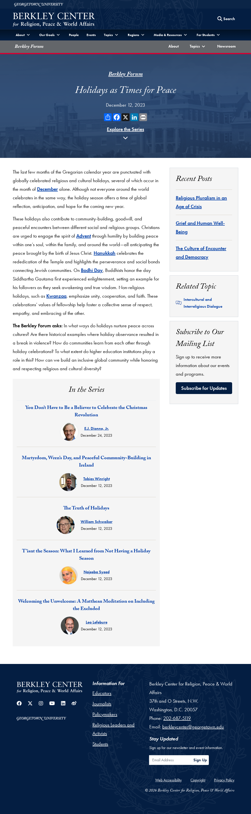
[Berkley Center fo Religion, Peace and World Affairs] (54, 20)
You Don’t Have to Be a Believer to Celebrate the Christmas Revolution (86, 412)
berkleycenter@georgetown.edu (193, 727)
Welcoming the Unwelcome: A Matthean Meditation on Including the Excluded (86, 605)
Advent (83, 236)
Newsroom (227, 46)
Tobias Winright (96, 478)
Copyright (197, 780)
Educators (101, 693)
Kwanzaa (56, 296)
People (74, 35)
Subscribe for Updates (204, 388)
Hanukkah (104, 253)
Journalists (101, 703)
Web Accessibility (168, 780)
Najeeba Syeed (97, 571)
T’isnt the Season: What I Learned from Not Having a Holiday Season (86, 555)
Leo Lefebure (96, 622)
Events (91, 35)
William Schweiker (97, 521)
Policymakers (104, 714)
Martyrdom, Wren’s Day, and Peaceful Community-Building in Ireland (86, 462)
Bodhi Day (92, 270)
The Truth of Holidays (86, 509)
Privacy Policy (224, 780)
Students (100, 744)
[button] (198, 46)
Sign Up (200, 760)
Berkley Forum (29, 47)
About (174, 46)
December (47, 189)
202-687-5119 (177, 718)
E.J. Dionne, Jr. (96, 428)
